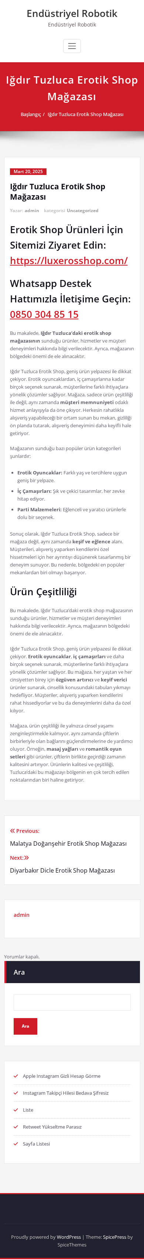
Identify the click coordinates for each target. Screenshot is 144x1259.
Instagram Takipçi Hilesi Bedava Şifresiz (66, 1093)
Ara (19, 972)
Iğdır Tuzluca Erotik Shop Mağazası (85, 114)
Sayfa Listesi (36, 1143)
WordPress (69, 1237)
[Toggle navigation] (72, 46)
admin (32, 210)
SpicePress (114, 1237)
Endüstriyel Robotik (72, 13)
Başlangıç (31, 114)
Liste (28, 1110)
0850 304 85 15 (44, 314)
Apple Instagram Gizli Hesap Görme (61, 1076)
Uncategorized (83, 210)
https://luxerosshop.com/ (69, 260)
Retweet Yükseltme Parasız (52, 1126)
